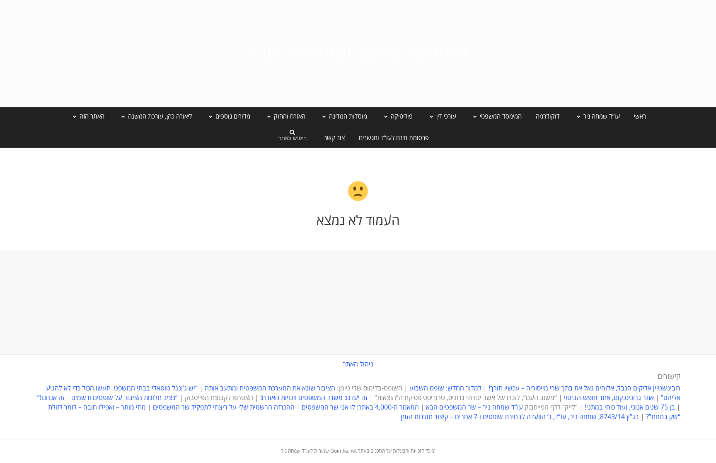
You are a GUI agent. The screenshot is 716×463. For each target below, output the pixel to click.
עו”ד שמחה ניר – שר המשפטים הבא (474, 407)
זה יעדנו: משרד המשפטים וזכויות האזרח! (314, 398)
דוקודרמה (548, 116)
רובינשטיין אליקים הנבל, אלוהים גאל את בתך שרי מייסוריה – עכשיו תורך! (583, 388)
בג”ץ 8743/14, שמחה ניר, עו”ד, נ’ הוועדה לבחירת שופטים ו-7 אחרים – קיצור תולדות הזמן (520, 417)
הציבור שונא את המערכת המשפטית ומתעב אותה (270, 388)
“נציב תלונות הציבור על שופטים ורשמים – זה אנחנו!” (107, 398)
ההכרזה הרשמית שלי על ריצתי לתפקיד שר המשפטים (224, 407)
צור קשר (334, 138)
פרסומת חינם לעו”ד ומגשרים (394, 138)
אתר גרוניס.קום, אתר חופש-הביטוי (609, 398)
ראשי (640, 116)
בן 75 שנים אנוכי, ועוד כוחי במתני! (630, 407)
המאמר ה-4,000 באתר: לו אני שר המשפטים (360, 407)
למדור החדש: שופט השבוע (445, 388)
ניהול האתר (358, 364)
